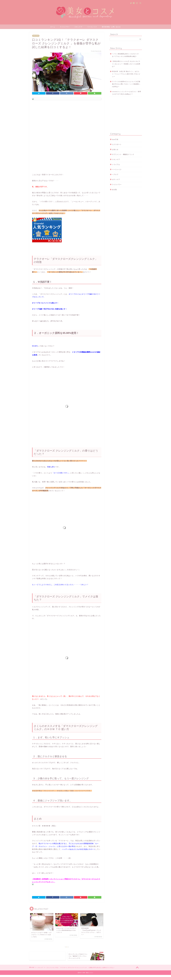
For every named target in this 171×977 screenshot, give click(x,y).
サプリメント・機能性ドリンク (123, 154)
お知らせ (115, 149)
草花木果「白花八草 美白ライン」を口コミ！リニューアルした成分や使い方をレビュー (126, 74)
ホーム (52, 27)
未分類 (114, 189)
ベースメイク (92, 27)
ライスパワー (65, 27)
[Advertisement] (125, 114)
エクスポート (117, 144)
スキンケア (78, 27)
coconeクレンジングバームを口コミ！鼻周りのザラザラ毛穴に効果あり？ (126, 93)
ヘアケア (115, 174)
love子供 (115, 139)
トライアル (116, 164)
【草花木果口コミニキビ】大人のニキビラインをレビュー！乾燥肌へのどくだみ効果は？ (126, 64)
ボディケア (116, 179)
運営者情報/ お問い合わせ (111, 27)
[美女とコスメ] (85, 21)
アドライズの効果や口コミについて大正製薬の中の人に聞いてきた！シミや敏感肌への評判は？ (126, 84)
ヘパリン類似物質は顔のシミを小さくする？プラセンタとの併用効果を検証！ (125, 55)
